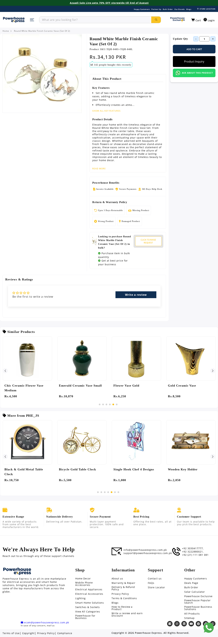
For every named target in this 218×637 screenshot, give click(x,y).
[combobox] (95, 20)
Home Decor (83, 578)
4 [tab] (110, 404)
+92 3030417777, (193, 548)
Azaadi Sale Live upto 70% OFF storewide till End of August (109, 3)
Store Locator (156, 587)
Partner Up (156, 9)
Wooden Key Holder (183, 469)
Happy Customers (142, 9)
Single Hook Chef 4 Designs (133, 469)
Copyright (28, 633)
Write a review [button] (136, 295)
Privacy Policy (120, 594)
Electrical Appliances (88, 589)
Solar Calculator (194, 592)
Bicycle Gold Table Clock (77, 469)
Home (6, 31)
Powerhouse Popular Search (197, 601)
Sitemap (189, 618)
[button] (196, 20)
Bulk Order (168, 9)
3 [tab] (106, 404)
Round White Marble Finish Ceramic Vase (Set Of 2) (42, 31)
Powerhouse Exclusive (198, 596)
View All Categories (87, 611)
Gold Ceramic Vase (182, 385)
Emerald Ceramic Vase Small (80, 385)
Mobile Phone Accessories (84, 583)
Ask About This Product (197, 72)
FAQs (151, 583)
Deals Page (191, 583)
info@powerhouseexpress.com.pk (145, 550)
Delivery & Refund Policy (123, 588)
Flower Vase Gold (126, 385)
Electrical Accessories (89, 594)
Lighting (80, 598)
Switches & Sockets (87, 607)
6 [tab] (117, 404)
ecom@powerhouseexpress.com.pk (46, 622)
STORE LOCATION (207, 9)
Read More (99, 169)
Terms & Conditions (124, 598)
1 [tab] (99, 404)
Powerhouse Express (148, 633)
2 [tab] (103, 404)
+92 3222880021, (193, 551)
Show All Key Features (106, 110)
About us (117, 578)
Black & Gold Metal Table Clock (23, 472)
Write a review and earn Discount (127, 614)
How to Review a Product (122, 608)
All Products (192, 613)
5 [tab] (113, 404)
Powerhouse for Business (85, 617)
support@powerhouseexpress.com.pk (147, 553)
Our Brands (179, 9)
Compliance (64, 633)
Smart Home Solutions (89, 603)
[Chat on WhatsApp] (209, 628)
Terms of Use (11, 633)
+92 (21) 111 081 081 (195, 555)
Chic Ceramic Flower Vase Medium (23, 388)
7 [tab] (118, 492)
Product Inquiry (194, 61)
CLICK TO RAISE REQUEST (148, 241)
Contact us (155, 578)
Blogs (188, 9)
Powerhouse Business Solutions (198, 608)
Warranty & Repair (123, 583)
